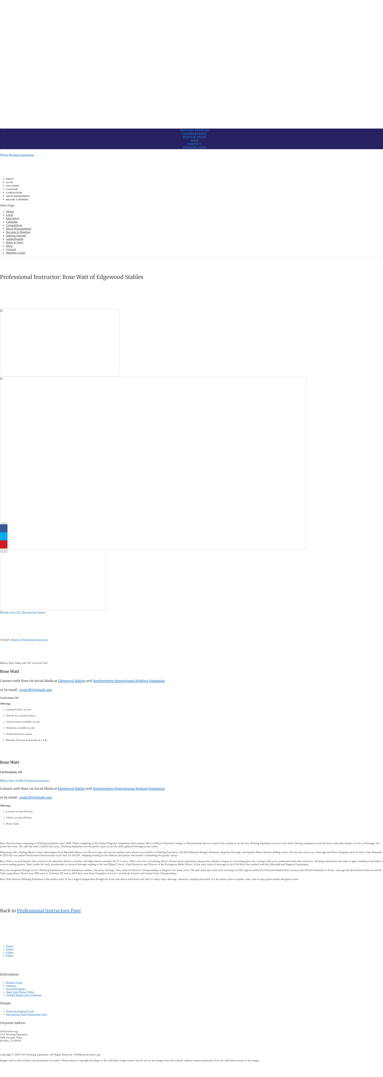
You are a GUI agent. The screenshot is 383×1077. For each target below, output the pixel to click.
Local (9, 215)
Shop (194, 140)
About (10, 211)
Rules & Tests (194, 137)
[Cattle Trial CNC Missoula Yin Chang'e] (22, 612)
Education (12, 218)
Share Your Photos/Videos (20, 991)
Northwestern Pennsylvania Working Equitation (129, 681)
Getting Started (194, 130)
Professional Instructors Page (49, 910)
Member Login (195, 147)
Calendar (12, 222)
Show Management (18, 228)
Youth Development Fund (20, 1011)
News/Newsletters (16, 988)
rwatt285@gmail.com (35, 690)
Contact (194, 144)
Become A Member (17, 199)
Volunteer (11, 985)
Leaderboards (194, 133)
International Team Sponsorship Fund (26, 1014)
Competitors (14, 225)
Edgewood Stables (71, 681)
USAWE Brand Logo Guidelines (24, 995)
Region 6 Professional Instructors (29, 639)
